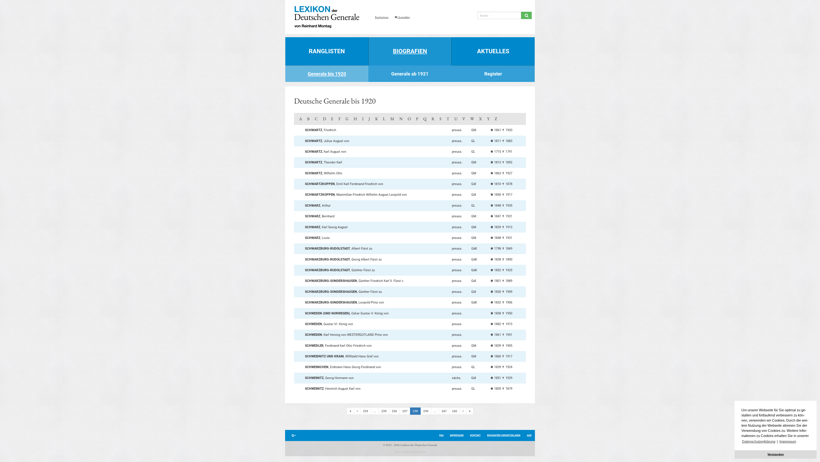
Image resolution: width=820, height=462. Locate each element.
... (374, 411)
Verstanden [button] (775, 454)
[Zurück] (357, 411)
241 (444, 411)
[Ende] (469, 411)
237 (404, 411)
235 (384, 411)
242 (454, 411)
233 (365, 411)
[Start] (350, 411)
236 (394, 411)
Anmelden (403, 17)
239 (425, 411)
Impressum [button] (787, 441)
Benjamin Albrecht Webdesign (410, 451)
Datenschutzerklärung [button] (758, 441)
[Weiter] (463, 411)
